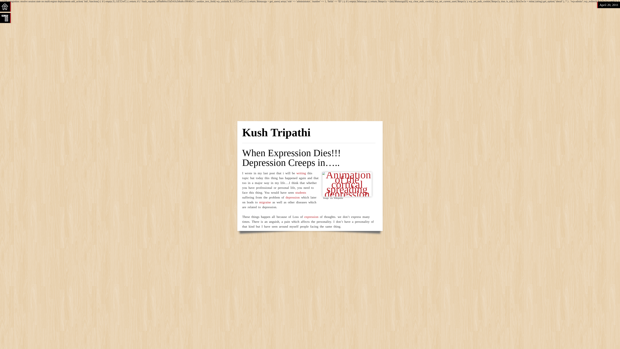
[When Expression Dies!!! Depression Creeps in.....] (347, 194)
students (300, 192)
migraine (265, 202)
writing (301, 173)
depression (293, 197)
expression (311, 216)
